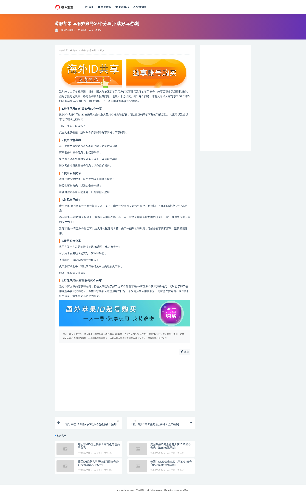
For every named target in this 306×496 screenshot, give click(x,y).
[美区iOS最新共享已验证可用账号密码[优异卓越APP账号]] (65, 466)
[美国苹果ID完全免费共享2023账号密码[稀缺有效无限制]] (138, 449)
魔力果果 (140, 490)
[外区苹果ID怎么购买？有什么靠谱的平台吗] (65, 449)
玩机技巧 (124, 7)
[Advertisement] (124, 383)
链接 (186, 352)
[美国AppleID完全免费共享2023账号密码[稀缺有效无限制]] (138, 466)
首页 (91, 7)
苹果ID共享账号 (68, 30)
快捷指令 (141, 7)
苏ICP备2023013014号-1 (176, 490)
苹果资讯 (106, 7)
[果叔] (57, 30)
